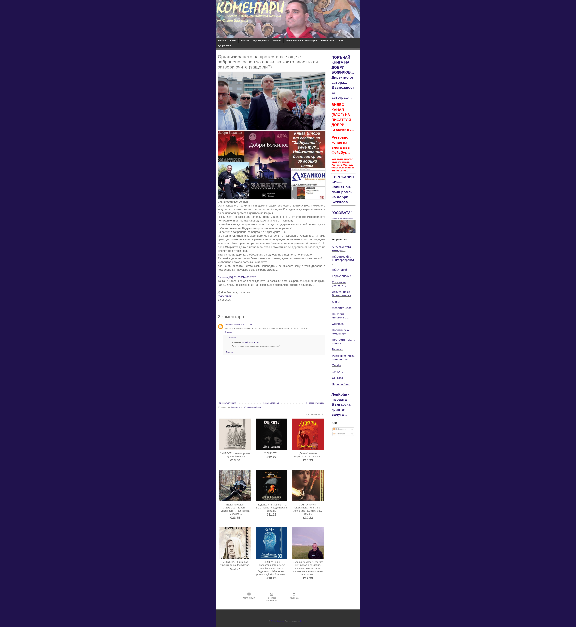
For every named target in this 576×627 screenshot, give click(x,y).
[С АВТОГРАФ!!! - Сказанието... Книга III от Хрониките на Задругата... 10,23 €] (308, 485)
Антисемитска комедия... (341, 248)
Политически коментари (341, 331)
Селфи (336, 365)
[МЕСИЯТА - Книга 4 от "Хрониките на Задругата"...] (235, 543)
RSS (341, 40)
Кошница (294, 598)
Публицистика (261, 40)
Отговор (228, 332)
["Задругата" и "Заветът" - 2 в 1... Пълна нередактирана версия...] (271, 485)
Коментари (340, 434)
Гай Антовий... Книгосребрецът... (343, 260)
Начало (222, 40)
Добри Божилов (277, 621)
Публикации (340, 429)
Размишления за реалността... (343, 357)
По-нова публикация (227, 403)
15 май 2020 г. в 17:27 (243, 325)
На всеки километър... (340, 315)
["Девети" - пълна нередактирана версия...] (308, 434)
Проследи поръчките (271, 599)
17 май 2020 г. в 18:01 (251, 342)
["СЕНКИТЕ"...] (271, 434)
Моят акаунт (249, 598)
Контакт (277, 40)
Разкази (245, 40)
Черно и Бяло (341, 384)
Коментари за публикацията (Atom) (246, 407)
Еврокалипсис (341, 276)
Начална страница (271, 403)
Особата (338, 323)
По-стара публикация (315, 403)
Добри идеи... (225, 45)
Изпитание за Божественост (341, 293)
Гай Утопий (339, 269)
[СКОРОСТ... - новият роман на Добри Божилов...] (235, 434)
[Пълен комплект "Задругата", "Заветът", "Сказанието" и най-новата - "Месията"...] (235, 485)
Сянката (337, 377)
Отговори (232, 337)
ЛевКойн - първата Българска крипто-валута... (341, 404)
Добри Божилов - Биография (301, 40)
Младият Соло (342, 307)
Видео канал (327, 40)
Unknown (229, 325)
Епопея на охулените (339, 284)
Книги (233, 40)
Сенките (337, 371)
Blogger (303, 621)
